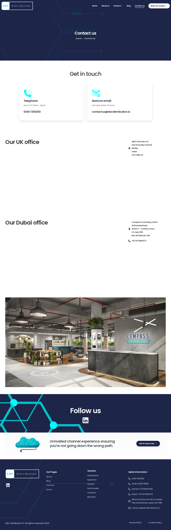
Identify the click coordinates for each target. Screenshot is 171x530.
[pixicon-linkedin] (85, 420)
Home (78, 38)
